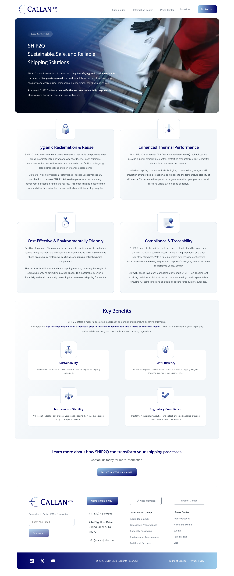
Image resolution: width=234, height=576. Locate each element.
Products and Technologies (144, 537)
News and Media (183, 524)
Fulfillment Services (140, 543)
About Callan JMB (139, 519)
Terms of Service (177, 560)
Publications (180, 536)
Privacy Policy (197, 560)
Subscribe (38, 533)
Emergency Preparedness (143, 525)
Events (177, 530)
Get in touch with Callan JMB (116, 472)
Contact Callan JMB (101, 500)
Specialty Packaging (141, 531)
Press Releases (182, 518)
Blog (176, 542)
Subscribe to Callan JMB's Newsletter (48, 514)
